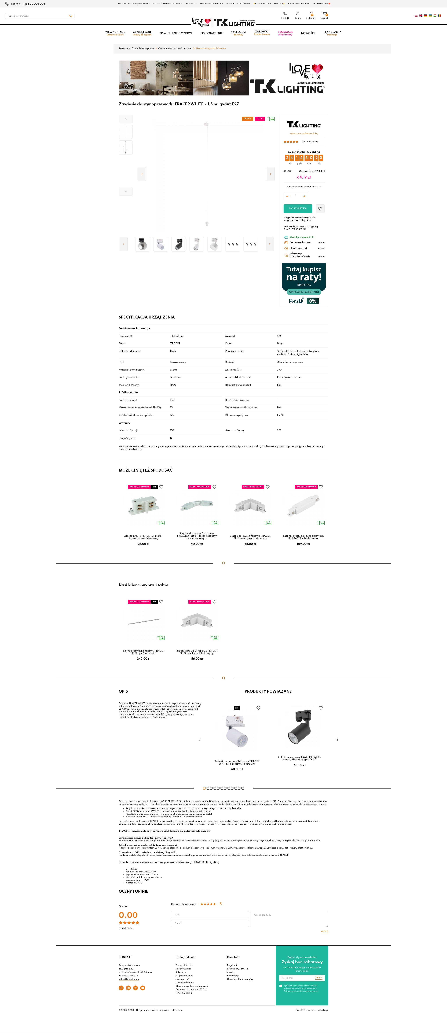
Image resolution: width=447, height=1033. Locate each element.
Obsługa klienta (185, 957)
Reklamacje (233, 976)
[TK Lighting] (223, 22)
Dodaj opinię (311, 142)
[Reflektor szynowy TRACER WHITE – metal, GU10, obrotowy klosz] (196, 244)
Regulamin (232, 965)
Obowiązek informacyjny (240, 979)
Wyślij (324, 932)
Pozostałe (233, 957)
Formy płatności (183, 965)
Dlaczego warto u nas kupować (191, 986)
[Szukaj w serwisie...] (70, 16)
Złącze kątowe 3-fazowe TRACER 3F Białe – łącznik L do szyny (250, 537)
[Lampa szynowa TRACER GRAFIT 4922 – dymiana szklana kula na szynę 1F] (142, 244)
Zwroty (231, 972)
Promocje (285, 33)
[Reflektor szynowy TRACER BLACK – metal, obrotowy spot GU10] (178, 244)
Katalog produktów (299, 4)
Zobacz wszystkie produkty (304, 134)
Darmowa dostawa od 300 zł (191, 989)
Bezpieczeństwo (184, 976)
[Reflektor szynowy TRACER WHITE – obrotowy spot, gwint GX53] (214, 244)
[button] (126, 119)
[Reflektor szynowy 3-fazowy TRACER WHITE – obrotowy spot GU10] (160, 244)
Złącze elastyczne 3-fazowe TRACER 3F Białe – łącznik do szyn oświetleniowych (197, 536)
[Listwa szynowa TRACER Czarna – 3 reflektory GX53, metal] (232, 244)
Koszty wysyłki (183, 969)
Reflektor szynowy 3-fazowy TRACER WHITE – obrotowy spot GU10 (236, 762)
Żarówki (262, 33)
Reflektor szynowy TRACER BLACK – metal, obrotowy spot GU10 (299, 758)
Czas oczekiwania (184, 983)
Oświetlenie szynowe (176, 33)
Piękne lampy (332, 33)
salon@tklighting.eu (129, 979)
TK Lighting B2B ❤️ (321, 4)
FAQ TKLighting (183, 993)
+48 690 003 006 (34, 4)
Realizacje (191, 4)
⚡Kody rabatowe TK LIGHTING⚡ (269, 4)
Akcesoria (238, 33)
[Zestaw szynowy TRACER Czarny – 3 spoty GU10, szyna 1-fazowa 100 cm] (250, 244)
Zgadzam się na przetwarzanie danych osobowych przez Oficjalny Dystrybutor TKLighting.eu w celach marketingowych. (301, 988)
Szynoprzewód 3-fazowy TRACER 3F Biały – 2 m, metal (143, 652)
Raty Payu (180, 972)
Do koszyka (298, 209)
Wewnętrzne (115, 33)
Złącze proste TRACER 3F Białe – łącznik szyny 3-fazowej (143, 537)
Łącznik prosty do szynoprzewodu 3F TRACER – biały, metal (303, 537)
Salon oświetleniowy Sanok (168, 4)
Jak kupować (182, 979)
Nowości (308, 33)
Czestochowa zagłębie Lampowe (133, 4)
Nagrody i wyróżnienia (238, 4)
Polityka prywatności (237, 969)
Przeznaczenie (211, 33)
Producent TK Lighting (211, 4)
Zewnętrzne (142, 33)
